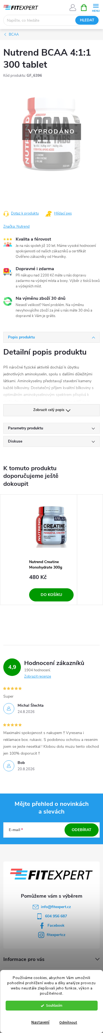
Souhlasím (54, 1005)
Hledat (87, 20)
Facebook (56, 925)
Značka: (16, 226)
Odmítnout (68, 1022)
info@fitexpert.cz (56, 906)
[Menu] (95, 7)
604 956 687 (56, 916)
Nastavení (40, 1022)
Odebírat (81, 829)
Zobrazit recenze (37, 676)
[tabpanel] (51, 550)
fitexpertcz (56, 934)
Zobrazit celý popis (48, 409)
